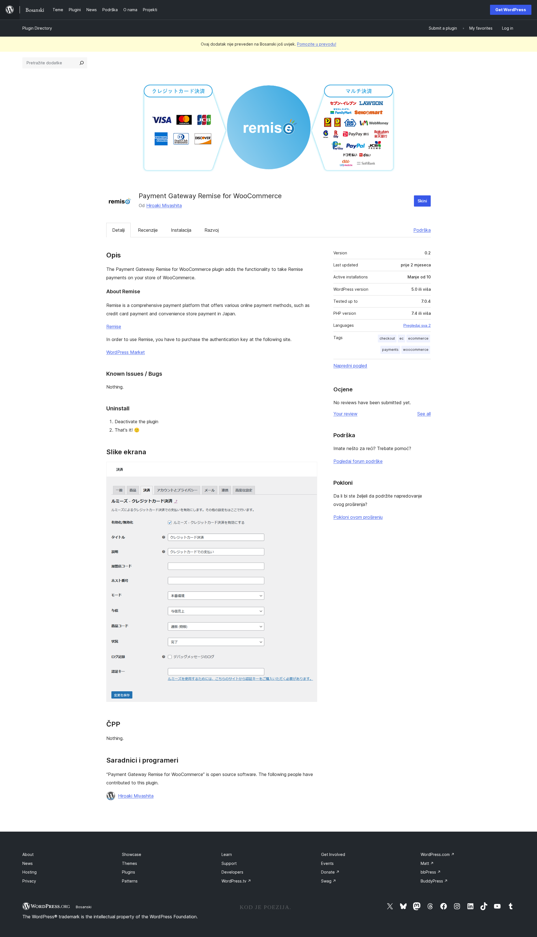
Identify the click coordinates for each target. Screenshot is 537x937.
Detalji (118, 230)
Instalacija (181, 230)
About (28, 854)
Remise (113, 326)
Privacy (29, 881)
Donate (330, 872)
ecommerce (418, 338)
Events (327, 863)
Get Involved (333, 854)
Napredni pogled (350, 365)
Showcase (131, 854)
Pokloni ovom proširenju (358, 517)
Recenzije (148, 230)
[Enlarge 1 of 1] (309, 469)
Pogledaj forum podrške (358, 461)
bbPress (431, 872)
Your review (345, 414)
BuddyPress (434, 881)
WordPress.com (437, 854)
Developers (232, 872)
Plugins (128, 872)
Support (229, 863)
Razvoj (211, 230)
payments (390, 349)
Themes (129, 863)
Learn (227, 854)
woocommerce (415, 349)
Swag (328, 881)
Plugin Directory (37, 28)
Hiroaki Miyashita (164, 205)
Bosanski (83, 907)
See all (424, 414)
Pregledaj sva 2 (417, 325)
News (27, 863)
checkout (387, 338)
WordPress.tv (236, 881)
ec (401, 338)
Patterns (130, 881)
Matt (427, 863)
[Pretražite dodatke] (81, 62)
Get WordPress (510, 9)
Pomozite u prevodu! (316, 44)
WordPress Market (125, 352)
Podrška (422, 230)
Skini (422, 200)
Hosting (29, 872)
